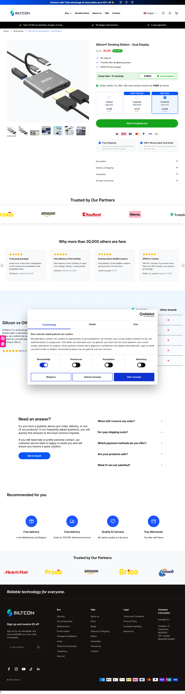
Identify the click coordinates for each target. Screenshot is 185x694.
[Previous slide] (2, 265)
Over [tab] (135, 324)
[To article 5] (57, 131)
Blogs (93, 626)
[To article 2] (23, 131)
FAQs (93, 621)
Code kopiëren (167, 76)
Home (6, 31)
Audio (59, 641)
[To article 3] (34, 133)
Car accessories (64, 621)
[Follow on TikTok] (31, 669)
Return (94, 636)
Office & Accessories (67, 646)
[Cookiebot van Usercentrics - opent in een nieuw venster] (141, 315)
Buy (67, 13)
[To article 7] (81, 131)
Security (61, 616)
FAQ (107, 13)
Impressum (128, 631)
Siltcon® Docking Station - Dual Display (45, 31)
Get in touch (34, 455)
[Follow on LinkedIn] (38, 669)
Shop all (61, 656)
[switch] (76, 365)
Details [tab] (92, 324)
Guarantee (96, 641)
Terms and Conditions (133, 616)
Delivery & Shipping (100, 631)
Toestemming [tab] (49, 324)
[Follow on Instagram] (16, 669)
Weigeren (51, 377)
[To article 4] (46, 131)
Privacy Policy (130, 621)
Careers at (96, 646)
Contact (116, 13)
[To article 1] (11, 131)
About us (96, 13)
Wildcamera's (63, 626)
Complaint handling (132, 626)
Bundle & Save (82, 13)
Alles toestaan (134, 377)
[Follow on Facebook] (9, 669)
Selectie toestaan (92, 377)
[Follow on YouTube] (24, 669)
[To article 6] (69, 131)
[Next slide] (183, 265)
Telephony (62, 651)
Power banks (63, 631)
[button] (150, 13)
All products (18, 31)
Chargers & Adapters (67, 636)
